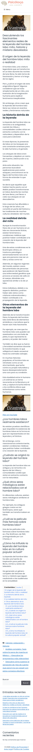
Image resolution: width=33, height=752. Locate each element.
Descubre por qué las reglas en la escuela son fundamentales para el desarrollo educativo (15, 716)
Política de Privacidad (19, 747)
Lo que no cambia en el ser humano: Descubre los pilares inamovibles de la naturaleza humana (16, 709)
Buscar (6, 679)
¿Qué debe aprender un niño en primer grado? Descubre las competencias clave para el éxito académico (16, 698)
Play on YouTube (10, 415)
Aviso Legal (8, 749)
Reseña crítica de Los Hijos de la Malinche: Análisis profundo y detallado (16, 704)
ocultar (19, 587)
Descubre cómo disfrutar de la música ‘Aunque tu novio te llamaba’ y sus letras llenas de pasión (16, 722)
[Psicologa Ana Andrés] (12, 3)
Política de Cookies (21, 749)
